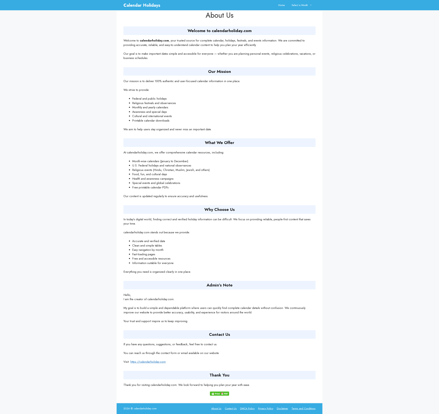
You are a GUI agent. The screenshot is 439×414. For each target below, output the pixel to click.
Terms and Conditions (304, 408)
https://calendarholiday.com (148, 362)
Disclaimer (282, 408)
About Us (216, 408)
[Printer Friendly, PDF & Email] (219, 394)
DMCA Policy (247, 408)
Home (281, 5)
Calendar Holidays (141, 5)
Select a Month (300, 5)
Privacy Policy (265, 408)
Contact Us (231, 408)
